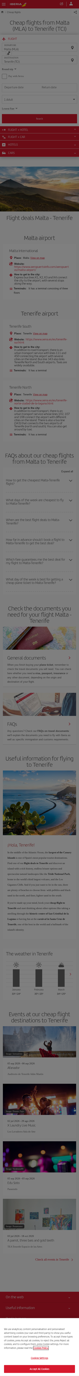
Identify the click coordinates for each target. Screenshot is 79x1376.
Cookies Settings (39, 1358)
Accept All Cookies (39, 1368)
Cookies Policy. (41, 1347)
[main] (39, 1347)
